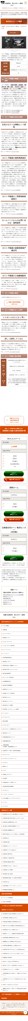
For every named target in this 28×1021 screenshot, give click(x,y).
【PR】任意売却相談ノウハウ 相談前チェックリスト (13, 994)
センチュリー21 (6, 754)
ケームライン (6, 713)
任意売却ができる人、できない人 (10, 865)
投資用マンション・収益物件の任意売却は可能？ (13, 933)
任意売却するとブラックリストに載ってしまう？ (13, 953)
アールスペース (6, 717)
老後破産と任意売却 (7, 957)
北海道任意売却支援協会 (8, 786)
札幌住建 (5, 629)
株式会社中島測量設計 (8, 685)
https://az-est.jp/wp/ (14, 288)
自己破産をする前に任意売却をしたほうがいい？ (13, 913)
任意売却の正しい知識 (6, 810)
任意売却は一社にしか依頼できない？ (11, 929)
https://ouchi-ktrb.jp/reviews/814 (15, 351)
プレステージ (6, 790)
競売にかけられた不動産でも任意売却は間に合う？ (14, 925)
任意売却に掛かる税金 (8, 873)
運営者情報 (4, 998)
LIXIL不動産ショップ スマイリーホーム (11, 798)
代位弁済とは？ (6, 881)
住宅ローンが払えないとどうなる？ (11, 984)
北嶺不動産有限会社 (7, 657)
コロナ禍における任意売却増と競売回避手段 (11, 905)
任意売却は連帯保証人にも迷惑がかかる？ (12, 945)
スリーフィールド (7, 649)
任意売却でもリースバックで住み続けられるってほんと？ (14, 979)
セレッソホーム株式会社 (8, 677)
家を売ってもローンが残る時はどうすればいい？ (13, 965)
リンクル (5, 802)
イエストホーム (6, 725)
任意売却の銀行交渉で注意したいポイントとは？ (13, 818)
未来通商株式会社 (7, 681)
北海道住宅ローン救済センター (10, 782)
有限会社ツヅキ (6, 637)
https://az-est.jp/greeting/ (15, 112)
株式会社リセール (7, 697)
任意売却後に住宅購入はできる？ (10, 917)
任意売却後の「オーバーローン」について (12, 885)
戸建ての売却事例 (7, 901)
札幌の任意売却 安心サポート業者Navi (12, 4)
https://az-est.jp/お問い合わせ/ (16, 241)
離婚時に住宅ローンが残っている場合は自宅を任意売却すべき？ (14, 989)
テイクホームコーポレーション (10, 758)
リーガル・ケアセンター (8, 794)
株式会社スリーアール (8, 701)
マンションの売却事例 (8, 897)
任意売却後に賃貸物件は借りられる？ (11, 937)
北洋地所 (5, 778)
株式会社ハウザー (7, 661)
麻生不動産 (5, 721)
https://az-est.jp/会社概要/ (15, 111)
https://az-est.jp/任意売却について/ (17, 110)
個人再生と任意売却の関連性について (11, 826)
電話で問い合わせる (14, 479)
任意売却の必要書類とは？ (9, 830)
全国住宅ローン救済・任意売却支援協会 (11, 750)
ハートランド (6, 653)
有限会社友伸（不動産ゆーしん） (10, 665)
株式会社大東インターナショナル (10, 669)
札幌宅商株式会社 (7, 741)
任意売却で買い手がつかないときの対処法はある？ (14, 949)
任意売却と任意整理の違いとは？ (10, 822)
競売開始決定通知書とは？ (9, 889)
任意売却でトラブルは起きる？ (10, 850)
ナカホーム (5, 762)
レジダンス (5, 806)
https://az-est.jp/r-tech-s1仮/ (15, 269)
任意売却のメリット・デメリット (10, 846)
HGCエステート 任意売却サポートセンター (12, 729)
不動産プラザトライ (7, 774)
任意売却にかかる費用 (8, 869)
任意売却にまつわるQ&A (7, 909)
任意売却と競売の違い (8, 854)
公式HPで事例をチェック (13, 474)
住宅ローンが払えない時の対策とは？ (11, 961)
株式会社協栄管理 (7, 673)
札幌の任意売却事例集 (6, 893)
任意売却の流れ (6, 842)
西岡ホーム (5, 766)
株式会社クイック (7, 733)
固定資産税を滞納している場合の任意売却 (12, 877)
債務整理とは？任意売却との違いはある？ (12, 941)
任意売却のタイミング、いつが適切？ (11, 969)
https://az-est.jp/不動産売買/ (15, 190)
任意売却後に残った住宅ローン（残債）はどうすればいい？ (14, 974)
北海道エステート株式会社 (9, 693)
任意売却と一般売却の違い (9, 857)
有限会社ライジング (7, 689)
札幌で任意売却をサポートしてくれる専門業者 (13, 594)
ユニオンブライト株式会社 (9, 645)
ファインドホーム (7, 633)
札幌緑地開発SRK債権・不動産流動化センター (10, 745)
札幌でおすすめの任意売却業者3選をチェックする (14, 420)
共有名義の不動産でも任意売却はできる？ (12, 921)
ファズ (4, 770)
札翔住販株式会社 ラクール (9, 737)
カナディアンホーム (7, 641)
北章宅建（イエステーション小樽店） (11, 709)
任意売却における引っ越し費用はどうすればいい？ (14, 814)
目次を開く (13, 32)
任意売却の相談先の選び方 (9, 861)
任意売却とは (6, 838)
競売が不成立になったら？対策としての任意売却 (13, 834)
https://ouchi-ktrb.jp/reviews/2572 (15, 332)
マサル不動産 (6, 625)
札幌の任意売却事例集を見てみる (14, 303)
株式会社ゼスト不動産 (8, 705)
